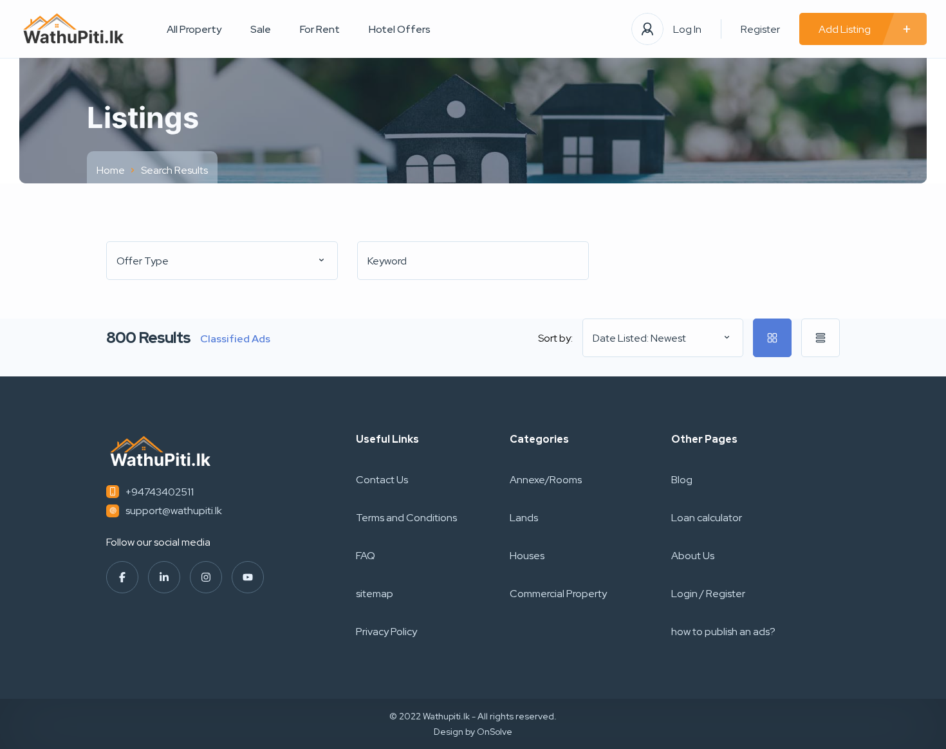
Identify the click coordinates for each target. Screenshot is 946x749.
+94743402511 (159, 492)
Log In (687, 29)
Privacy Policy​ (386, 631)
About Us (692, 555)
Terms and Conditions (406, 517)
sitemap (374, 593)
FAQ (365, 555)
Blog (681, 479)
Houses (527, 555)
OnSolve (494, 731)
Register (760, 29)
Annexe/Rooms (546, 479)
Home (111, 170)
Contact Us (382, 479)
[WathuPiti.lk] (73, 29)
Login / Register (708, 593)
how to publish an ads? (723, 631)
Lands (524, 517)
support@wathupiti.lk (173, 510)
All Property (194, 29)
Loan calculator (706, 517)
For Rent (320, 29)
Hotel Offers (400, 29)
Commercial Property (558, 593)
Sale (260, 29)
